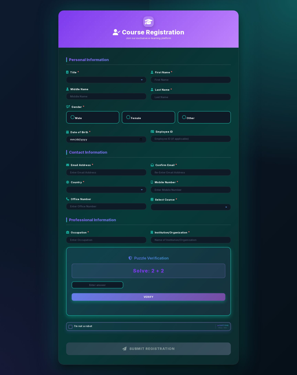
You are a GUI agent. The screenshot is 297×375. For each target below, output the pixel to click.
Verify (148, 298)
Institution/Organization (171, 232)
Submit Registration (152, 349)
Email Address (81, 165)
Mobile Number (166, 182)
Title (73, 72)
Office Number (81, 199)
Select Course (165, 199)
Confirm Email (165, 165)
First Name (163, 72)
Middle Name (79, 89)
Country (76, 182)
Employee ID (164, 131)
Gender (77, 107)
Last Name (162, 89)
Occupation (79, 232)
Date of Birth (79, 132)
